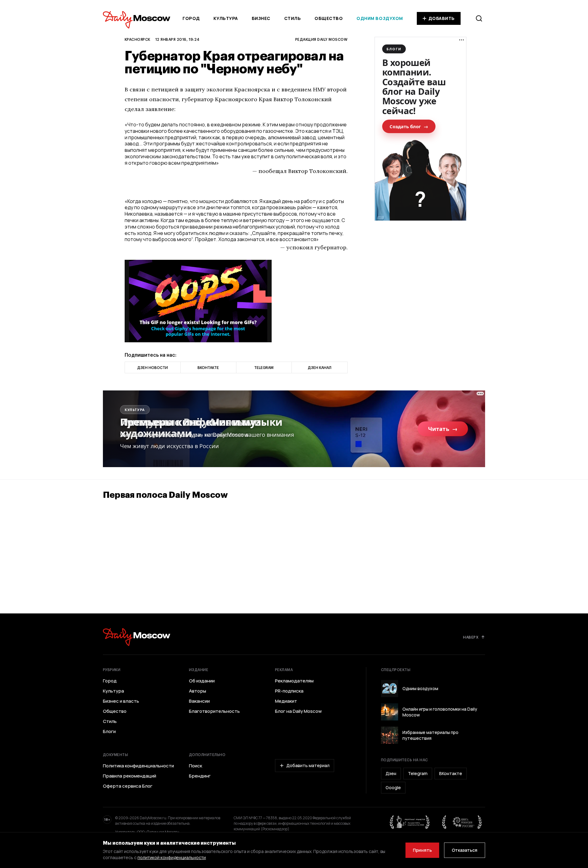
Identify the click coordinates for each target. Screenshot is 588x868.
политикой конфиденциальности (172, 857)
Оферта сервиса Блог (128, 786)
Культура (225, 18)
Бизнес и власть (121, 701)
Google (393, 787)
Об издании (202, 681)
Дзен (391, 773)
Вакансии (199, 701)
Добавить (441, 18)
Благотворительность (214, 711)
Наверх (470, 637)
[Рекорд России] (462, 822)
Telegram (418, 773)
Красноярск (137, 39)
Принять (422, 850)
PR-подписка (289, 691)
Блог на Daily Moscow (298, 711)
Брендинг (200, 776)
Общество (329, 18)
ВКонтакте (450, 773)
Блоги (109, 731)
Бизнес (261, 18)
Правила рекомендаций (129, 776)
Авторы (197, 691)
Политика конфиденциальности (138, 766)
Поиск (195, 766)
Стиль (292, 18)
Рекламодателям (294, 681)
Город (191, 18)
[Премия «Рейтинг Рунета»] (410, 822)
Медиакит (286, 701)
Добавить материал (308, 765)
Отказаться (464, 850)
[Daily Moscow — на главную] (136, 637)
